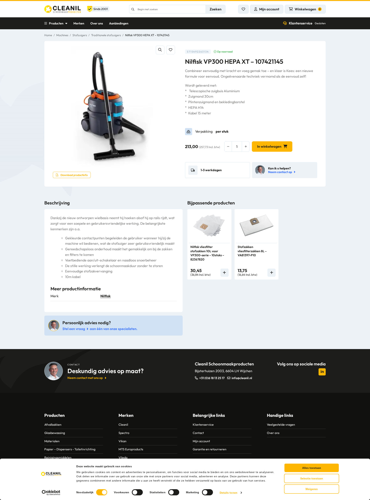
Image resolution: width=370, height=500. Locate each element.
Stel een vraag (73, 329)
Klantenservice (307, 23)
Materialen (52, 441)
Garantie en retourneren (209, 449)
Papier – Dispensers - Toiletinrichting (69, 449)
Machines (62, 35)
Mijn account (201, 441)
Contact (198, 433)
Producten (56, 23)
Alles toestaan (311, 467)
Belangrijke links (209, 415)
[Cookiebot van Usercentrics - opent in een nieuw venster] (51, 492)
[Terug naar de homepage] (76, 9)
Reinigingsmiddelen (57, 457)
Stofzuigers (79, 35)
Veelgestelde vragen (281, 424)
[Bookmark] (170, 50)
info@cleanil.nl (242, 378)
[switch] (137, 492)
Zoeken (215, 9)
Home (48, 35)
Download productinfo (74, 175)
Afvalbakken (52, 424)
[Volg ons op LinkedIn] (322, 371)
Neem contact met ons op (85, 378)
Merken (78, 23)
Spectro (124, 433)
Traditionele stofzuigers (106, 35)
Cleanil (123, 424)
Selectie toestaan (311, 478)
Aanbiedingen (118, 23)
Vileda (123, 457)
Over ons (96, 23)
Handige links (280, 415)
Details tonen (228, 492)
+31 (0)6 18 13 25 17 (212, 378)
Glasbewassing (54, 433)
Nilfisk (105, 296)
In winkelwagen (269, 146)
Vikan (122, 441)
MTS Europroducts (131, 449)
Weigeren (311, 489)
